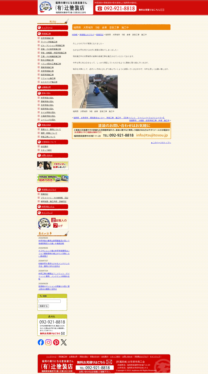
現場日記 (44, 194)
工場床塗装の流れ (48, 116)
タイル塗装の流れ (48, 112)
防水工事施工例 (47, 60)
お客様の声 (46, 87)
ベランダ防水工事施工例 (51, 64)
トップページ (47, 27)
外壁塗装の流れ (47, 98)
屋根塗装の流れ (47, 101)
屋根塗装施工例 (47, 67)
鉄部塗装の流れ (47, 109)
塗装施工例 (46, 34)
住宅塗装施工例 (47, 38)
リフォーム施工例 (48, 78)
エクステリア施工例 (49, 82)
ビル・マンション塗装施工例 (53, 45)
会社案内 (44, 146)
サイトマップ (47, 213)
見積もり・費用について (51, 129)
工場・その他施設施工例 (51, 56)
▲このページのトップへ (161, 143)
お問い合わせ (47, 155)
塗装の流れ (83, 356)
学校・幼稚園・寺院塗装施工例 (53, 53)
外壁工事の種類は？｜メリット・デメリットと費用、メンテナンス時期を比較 (54, 276)
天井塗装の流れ (47, 105)
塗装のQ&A (46, 125)
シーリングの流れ (48, 120)
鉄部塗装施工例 (47, 75)
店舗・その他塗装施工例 (51, 49)
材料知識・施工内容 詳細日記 (53, 201)
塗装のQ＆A (94, 356)
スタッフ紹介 (46, 150)
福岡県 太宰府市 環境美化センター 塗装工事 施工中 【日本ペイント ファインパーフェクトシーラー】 (119, 118)
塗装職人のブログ (49, 190)
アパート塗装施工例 (49, 42)
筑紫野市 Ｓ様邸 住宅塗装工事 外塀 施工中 (149, 120)
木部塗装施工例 (47, 71)
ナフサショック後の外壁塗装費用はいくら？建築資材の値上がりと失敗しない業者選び (54, 253)
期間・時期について (49, 133)
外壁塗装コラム (48, 207)
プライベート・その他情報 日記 (54, 198)
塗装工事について (48, 137)
